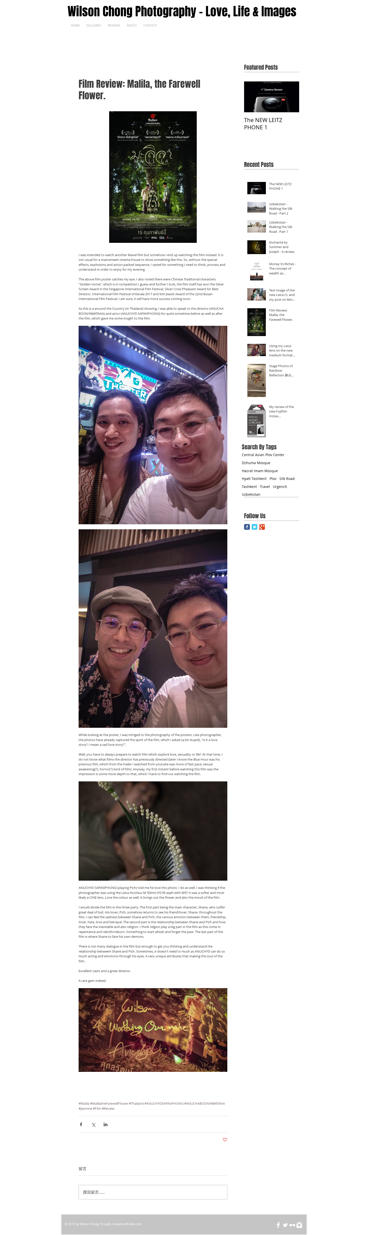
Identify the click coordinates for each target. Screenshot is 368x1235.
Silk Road (287, 478)
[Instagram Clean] (299, 1225)
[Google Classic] (262, 527)
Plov (273, 478)
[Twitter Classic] (254, 527)
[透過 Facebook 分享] (81, 1124)
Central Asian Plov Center (263, 454)
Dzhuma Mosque (256, 462)
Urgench (280, 486)
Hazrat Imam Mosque (260, 470)
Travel (265, 486)
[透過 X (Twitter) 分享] (93, 1124)
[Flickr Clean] (292, 1225)
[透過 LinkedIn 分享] (105, 1124)
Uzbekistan (251, 494)
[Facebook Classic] (247, 527)
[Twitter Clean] (285, 1225)
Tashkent (249, 486)
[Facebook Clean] (278, 1225)
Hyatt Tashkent (254, 478)
